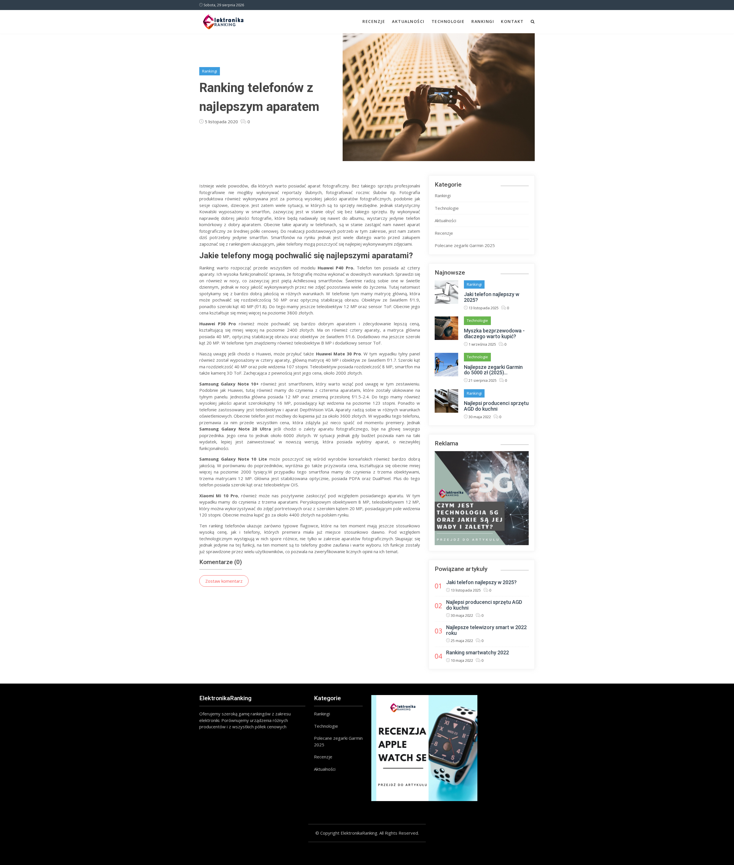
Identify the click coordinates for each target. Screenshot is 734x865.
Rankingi (482, 21)
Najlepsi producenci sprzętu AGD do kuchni (496, 406)
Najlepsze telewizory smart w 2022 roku (486, 630)
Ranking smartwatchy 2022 (477, 652)
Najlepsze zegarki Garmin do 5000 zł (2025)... (493, 370)
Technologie (448, 21)
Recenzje (373, 21)
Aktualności (408, 21)
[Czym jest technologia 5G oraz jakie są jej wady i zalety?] (482, 498)
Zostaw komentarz (224, 581)
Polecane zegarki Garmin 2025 (465, 245)
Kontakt (512, 21)
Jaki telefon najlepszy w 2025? (491, 297)
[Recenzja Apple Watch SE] (424, 748)
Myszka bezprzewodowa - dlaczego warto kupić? (494, 333)
